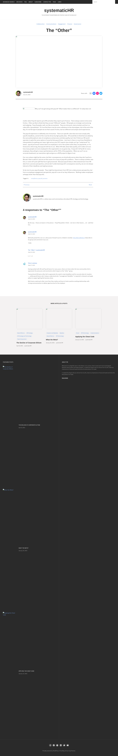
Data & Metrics (21, 333)
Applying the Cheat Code (84, 337)
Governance (77, 24)
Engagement (61, 24)
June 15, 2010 (31, 219)
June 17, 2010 (31, 265)
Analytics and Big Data (52, 333)
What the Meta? (52, 340)
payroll (40, 178)
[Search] (112, 2)
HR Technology (60, 336)
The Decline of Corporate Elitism (28, 343)
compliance (34, 178)
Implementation (95, 333)
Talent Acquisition (21, 339)
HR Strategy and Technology (24, 336)
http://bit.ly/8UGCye (79, 238)
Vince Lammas (32, 263)
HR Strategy (30, 333)
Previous (26, 185)
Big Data (62, 333)
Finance (69, 24)
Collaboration (40, 24)
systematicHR (59, 10)
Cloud (77, 333)
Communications (51, 24)
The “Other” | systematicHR (36, 250)
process (45, 178)
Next (90, 185)
